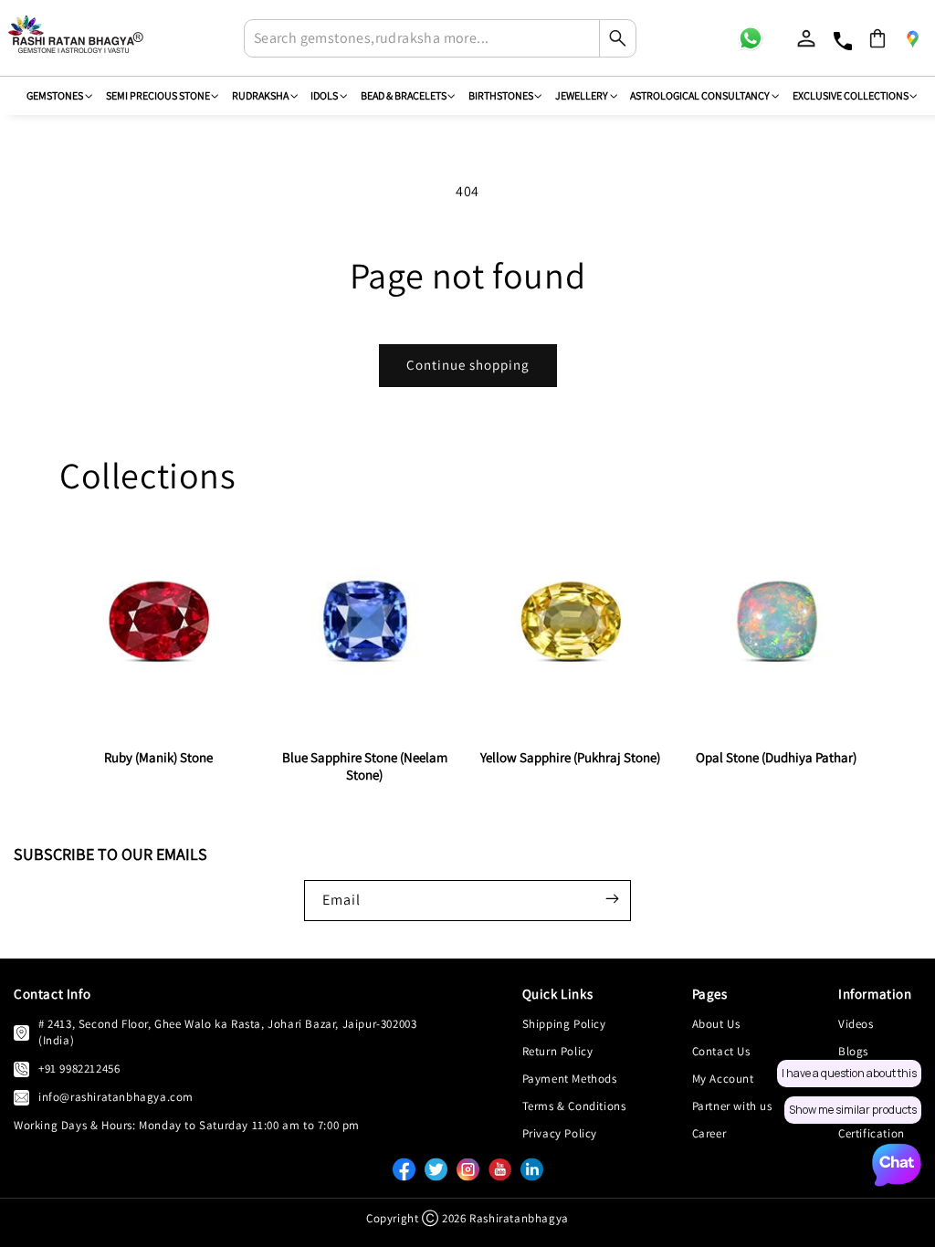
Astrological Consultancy (700, 95)
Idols (324, 95)
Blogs (853, 1051)
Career (709, 1133)
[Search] (617, 38)
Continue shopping (468, 364)
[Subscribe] (612, 899)
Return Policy (558, 1051)
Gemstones (54, 95)
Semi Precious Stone (158, 95)
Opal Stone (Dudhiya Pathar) (776, 757)
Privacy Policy (559, 1133)
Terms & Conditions (574, 1106)
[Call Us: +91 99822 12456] (21, 1069)
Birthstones (500, 95)
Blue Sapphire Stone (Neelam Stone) (364, 766)
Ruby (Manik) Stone (158, 757)
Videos (856, 1024)
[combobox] (440, 38)
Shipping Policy (564, 1024)
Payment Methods (569, 1078)
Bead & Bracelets (403, 95)
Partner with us (732, 1106)
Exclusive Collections (851, 95)
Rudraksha (260, 95)
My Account (723, 1078)
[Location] (912, 38)
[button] (877, 38)
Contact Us (721, 1051)
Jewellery (581, 95)
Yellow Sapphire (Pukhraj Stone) (570, 757)
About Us (716, 1024)
